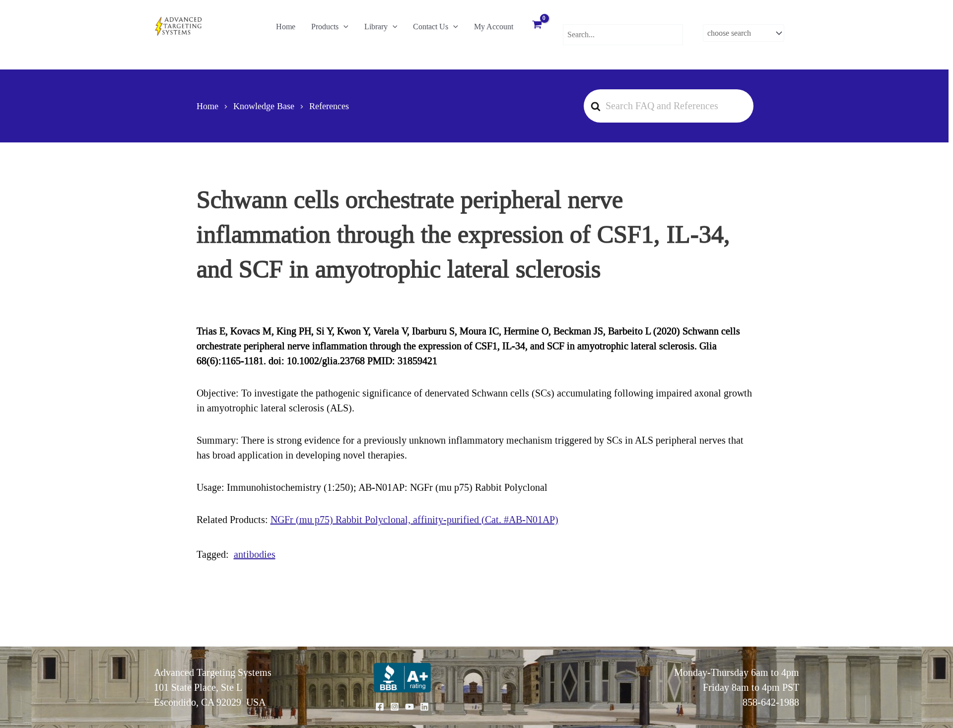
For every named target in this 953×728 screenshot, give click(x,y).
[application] (343, 26)
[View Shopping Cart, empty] (537, 25)
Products (325, 26)
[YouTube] (409, 706)
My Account (493, 26)
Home (285, 26)
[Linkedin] (424, 706)
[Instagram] (394, 706)
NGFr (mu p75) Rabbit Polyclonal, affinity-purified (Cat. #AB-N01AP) (414, 519)
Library (376, 26)
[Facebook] (379, 706)
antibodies (254, 554)
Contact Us (430, 26)
